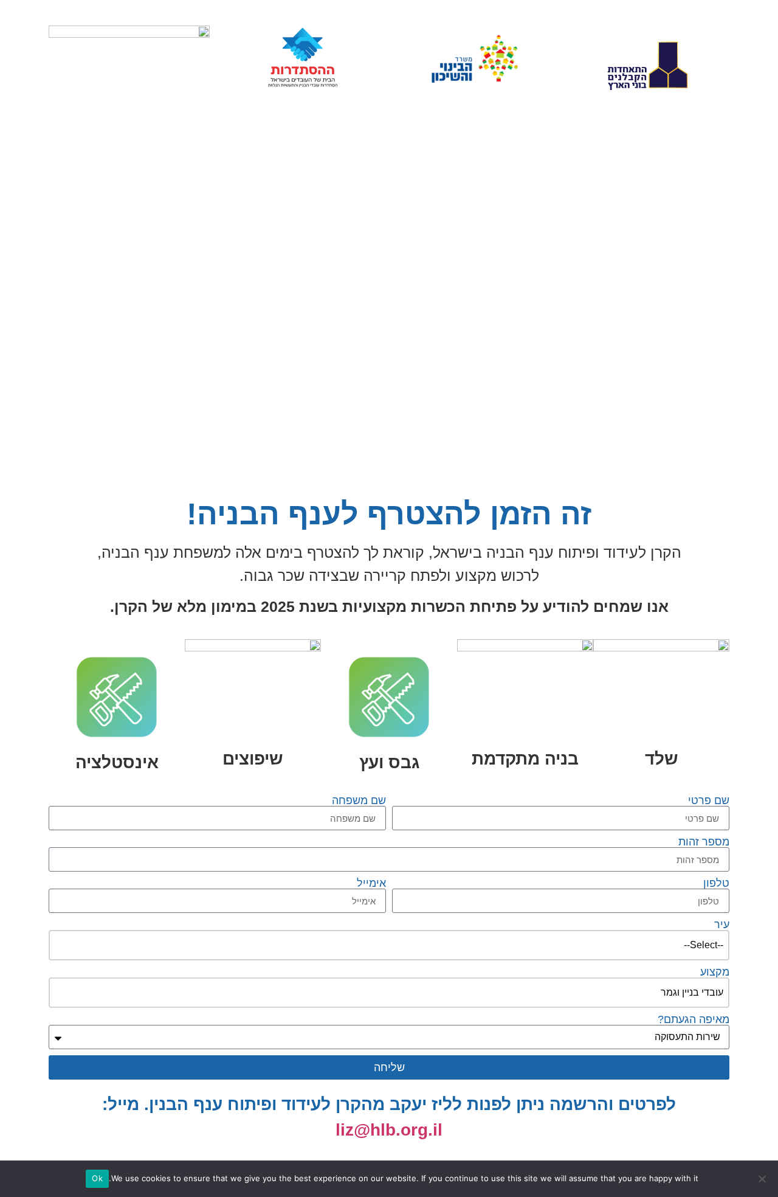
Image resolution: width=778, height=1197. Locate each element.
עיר (721, 924)
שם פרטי (708, 800)
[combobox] (389, 945)
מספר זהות (703, 841)
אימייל (371, 883)
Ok (97, 1178)
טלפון (716, 883)
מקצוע (714, 971)
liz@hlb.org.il (389, 1129)
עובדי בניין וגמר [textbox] (692, 992)
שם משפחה (359, 800)
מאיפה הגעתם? (693, 1019)
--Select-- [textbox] (703, 945)
